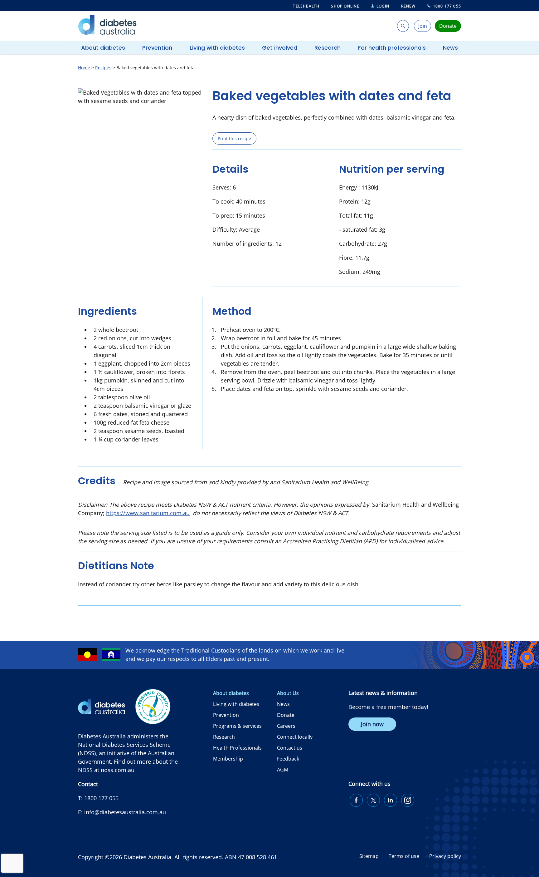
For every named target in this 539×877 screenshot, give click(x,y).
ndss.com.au (117, 770)
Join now (372, 724)
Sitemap (369, 856)
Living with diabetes (217, 48)
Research (327, 48)
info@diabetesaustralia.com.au (125, 812)
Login (383, 6)
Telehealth (306, 6)
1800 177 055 (447, 6)
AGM (282, 769)
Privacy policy (445, 856)
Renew (408, 6)
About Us (288, 693)
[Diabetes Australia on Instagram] (407, 800)
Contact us (289, 747)
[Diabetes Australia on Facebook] (356, 800)
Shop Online (345, 6)
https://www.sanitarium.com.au (148, 513)
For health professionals (392, 48)
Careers (286, 725)
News (450, 48)
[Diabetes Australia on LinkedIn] (390, 800)
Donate (285, 715)
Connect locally (295, 736)
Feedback (288, 758)
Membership (228, 758)
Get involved (279, 48)
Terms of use (404, 856)
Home (84, 68)
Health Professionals (237, 747)
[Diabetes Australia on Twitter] (373, 800)
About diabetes (103, 48)
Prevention (157, 48)
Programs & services (237, 725)
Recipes (103, 68)
